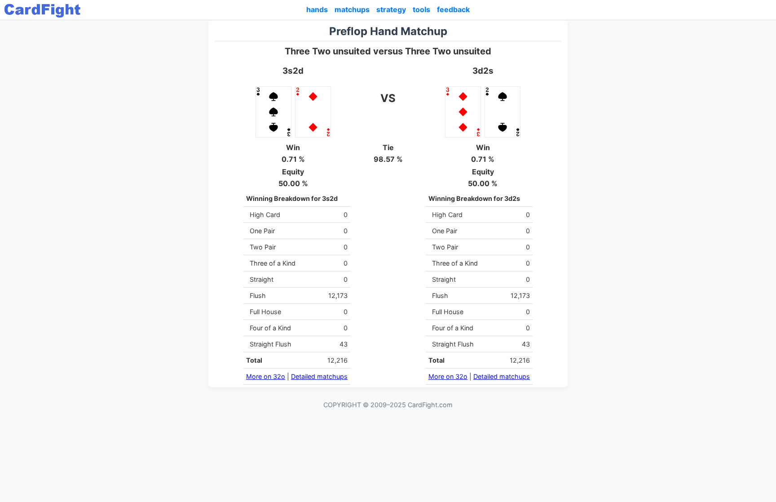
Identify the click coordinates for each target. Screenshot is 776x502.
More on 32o (265, 376)
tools (421, 9)
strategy (391, 9)
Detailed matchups (319, 376)
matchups (352, 9)
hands (317, 9)
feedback (453, 9)
